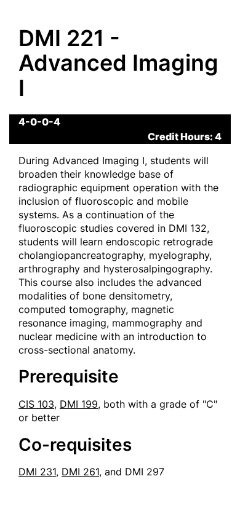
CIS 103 (36, 404)
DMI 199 (79, 404)
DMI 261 (80, 472)
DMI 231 (37, 472)
